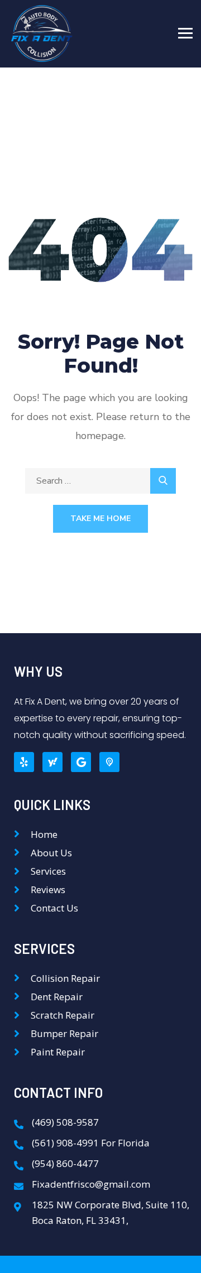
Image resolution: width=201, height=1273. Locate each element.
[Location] (109, 762)
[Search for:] (100, 481)
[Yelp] (24, 762)
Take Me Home (100, 518)
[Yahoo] (52, 762)
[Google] (81, 762)
